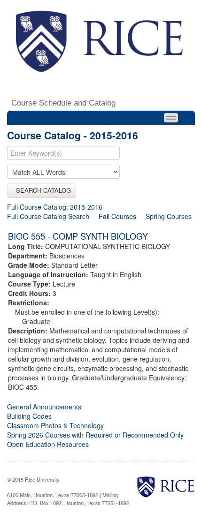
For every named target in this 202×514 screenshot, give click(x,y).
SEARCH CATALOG (41, 190)
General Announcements (44, 406)
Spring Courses (169, 216)
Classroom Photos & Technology (55, 425)
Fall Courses (117, 216)
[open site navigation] (171, 117)
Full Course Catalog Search (48, 216)
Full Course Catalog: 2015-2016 (54, 207)
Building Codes (29, 416)
